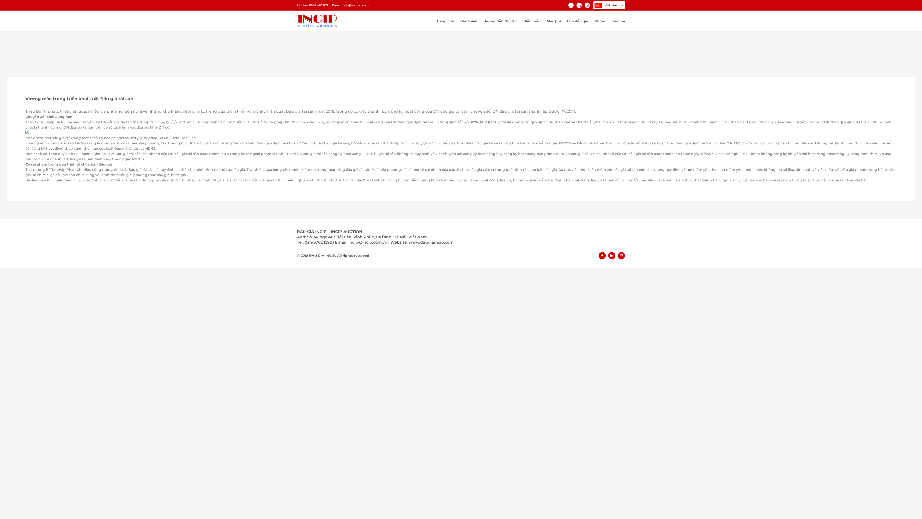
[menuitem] (448, 21)
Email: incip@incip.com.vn (351, 5)
